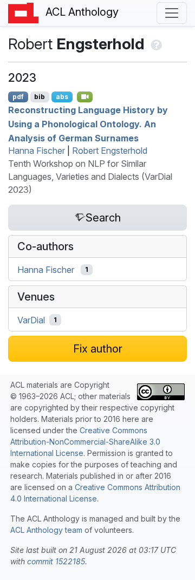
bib (39, 97)
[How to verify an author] (155, 44)
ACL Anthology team (46, 530)
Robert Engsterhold (109, 150)
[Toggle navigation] (172, 13)
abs (62, 97)
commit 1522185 (56, 561)
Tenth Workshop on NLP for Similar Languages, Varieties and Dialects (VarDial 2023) (90, 176)
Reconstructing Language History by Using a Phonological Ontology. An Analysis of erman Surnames (88, 124)
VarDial (31, 320)
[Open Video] (85, 97)
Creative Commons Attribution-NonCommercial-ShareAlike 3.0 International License (85, 442)
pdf (18, 97)
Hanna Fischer (36, 150)
